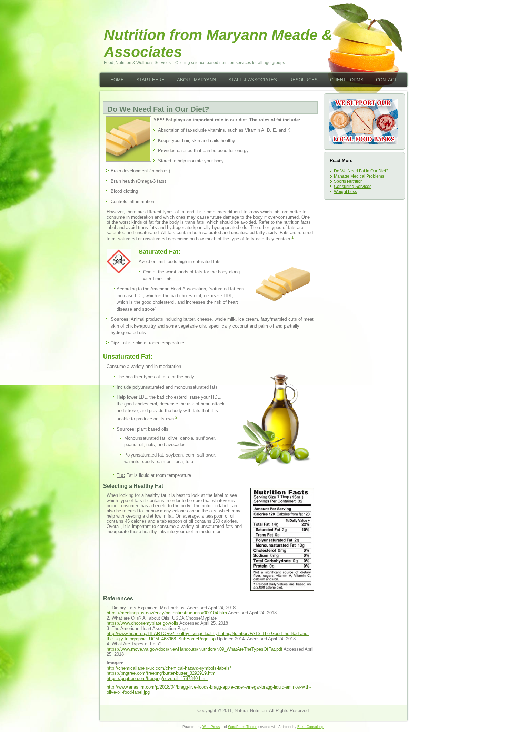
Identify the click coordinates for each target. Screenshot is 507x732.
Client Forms (347, 79)
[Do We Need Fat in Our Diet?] (128, 159)
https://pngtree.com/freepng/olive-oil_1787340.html (157, 678)
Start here (150, 79)
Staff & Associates (252, 79)
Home (117, 79)
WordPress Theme (242, 727)
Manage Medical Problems (359, 176)
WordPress (211, 727)
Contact (386, 79)
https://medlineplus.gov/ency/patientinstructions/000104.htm (167, 612)
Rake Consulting (310, 727)
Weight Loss (345, 191)
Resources (303, 79)
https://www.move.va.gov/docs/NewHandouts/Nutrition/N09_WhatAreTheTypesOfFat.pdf (194, 649)
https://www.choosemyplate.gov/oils (142, 623)
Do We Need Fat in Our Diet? (361, 171)
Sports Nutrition (348, 181)
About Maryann (196, 79)
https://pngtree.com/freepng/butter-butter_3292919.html (162, 673)
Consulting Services (352, 186)
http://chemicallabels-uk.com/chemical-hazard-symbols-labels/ (169, 668)
